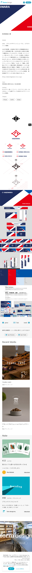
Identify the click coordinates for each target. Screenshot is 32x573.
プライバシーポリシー (8, 564)
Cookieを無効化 (20, 568)
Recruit (22, 543)
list (17, 323)
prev (6, 323)
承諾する (11, 568)
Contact (9, 543)
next (25, 323)
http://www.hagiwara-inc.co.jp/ (12, 77)
